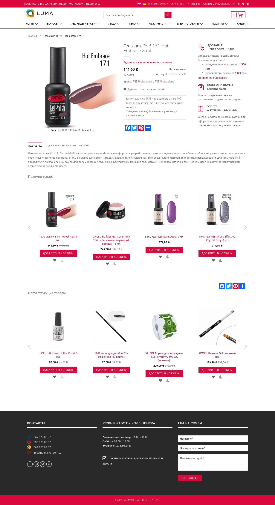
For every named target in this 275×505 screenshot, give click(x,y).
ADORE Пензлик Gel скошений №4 (217, 355)
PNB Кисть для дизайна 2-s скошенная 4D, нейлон (111, 354)
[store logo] (52, 13)
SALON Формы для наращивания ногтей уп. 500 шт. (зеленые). (164, 356)
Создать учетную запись (216, 3)
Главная (32, 35)
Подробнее (35, 145)
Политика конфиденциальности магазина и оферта (133, 460)
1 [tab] (98, 274)
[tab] (36, 144)
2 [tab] (104, 274)
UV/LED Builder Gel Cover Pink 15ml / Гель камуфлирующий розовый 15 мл (111, 240)
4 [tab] (115, 274)
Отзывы (84, 145)
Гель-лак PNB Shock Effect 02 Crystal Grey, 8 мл (217, 238)
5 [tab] (121, 274)
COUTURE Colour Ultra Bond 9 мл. (58, 354)
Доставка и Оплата (158, 3)
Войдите (196, 3)
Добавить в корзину (58, 253)
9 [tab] (143, 274)
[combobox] (138, 15)
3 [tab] (109, 274)
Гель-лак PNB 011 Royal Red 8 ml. (58, 238)
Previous (29, 228)
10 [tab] (149, 274)
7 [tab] (132, 274)
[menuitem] (32, 23)
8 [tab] (137, 274)
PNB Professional (142, 81)
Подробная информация (61, 145)
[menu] (137, 23)
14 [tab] (171, 274)
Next (245, 228)
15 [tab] (177, 274)
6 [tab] (126, 274)
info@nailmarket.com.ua (47, 452)
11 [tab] (154, 274)
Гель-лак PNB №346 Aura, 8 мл (164, 236)
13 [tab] (165, 274)
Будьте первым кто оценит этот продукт (147, 62)
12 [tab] (160, 274)
